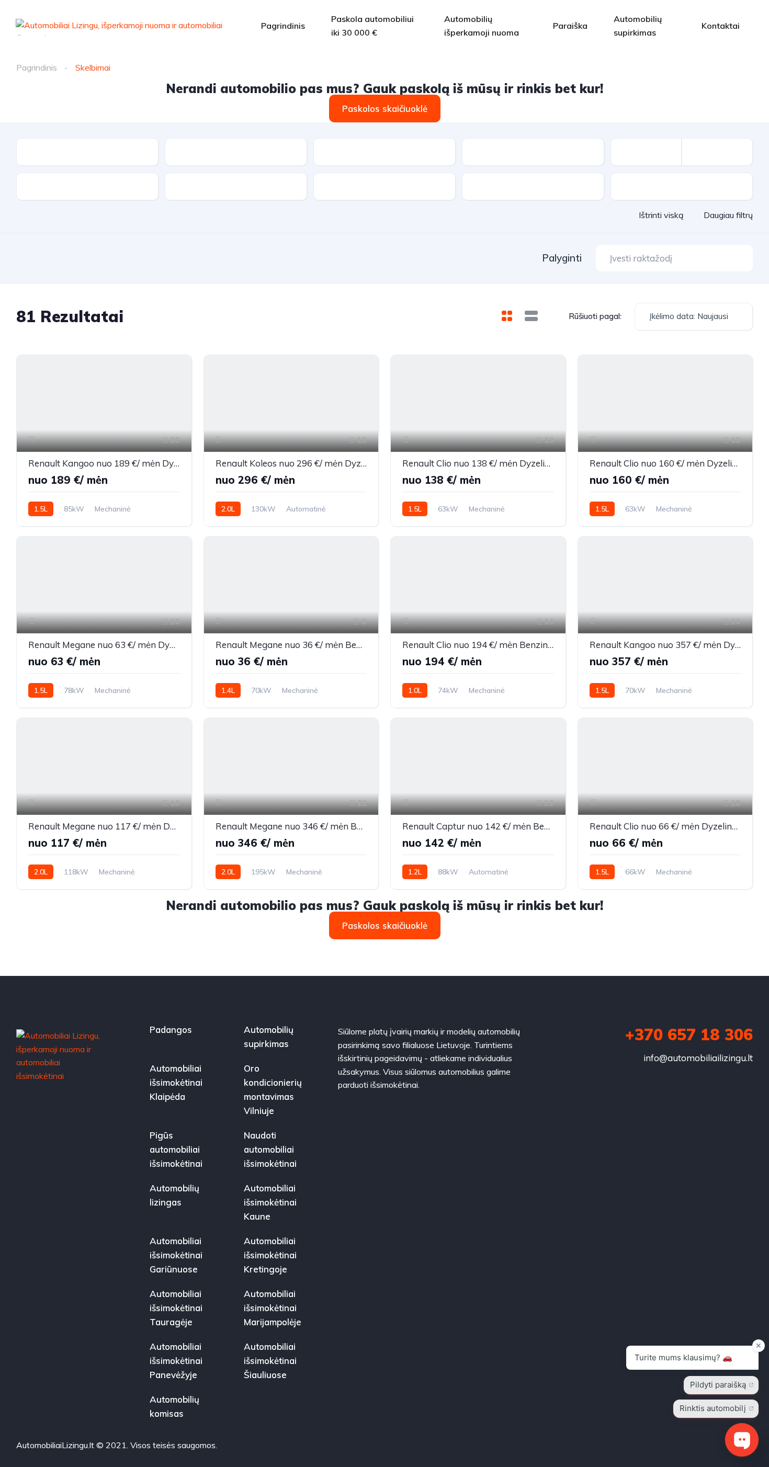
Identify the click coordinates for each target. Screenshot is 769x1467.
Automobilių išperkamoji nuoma (481, 26)
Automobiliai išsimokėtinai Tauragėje (176, 1307)
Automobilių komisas (174, 1406)
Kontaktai (721, 25)
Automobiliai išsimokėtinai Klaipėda (176, 1082)
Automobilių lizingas (174, 1195)
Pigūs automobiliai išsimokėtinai (176, 1149)
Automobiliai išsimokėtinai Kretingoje (270, 1255)
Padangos (171, 1029)
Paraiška (570, 25)
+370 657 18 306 (689, 1034)
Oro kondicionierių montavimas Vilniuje (273, 1089)
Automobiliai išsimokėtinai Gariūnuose (176, 1255)
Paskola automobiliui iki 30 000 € (372, 26)
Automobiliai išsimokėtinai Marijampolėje (272, 1307)
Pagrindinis (283, 25)
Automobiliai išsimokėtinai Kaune (270, 1202)
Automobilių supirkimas (638, 26)
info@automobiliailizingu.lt (698, 1057)
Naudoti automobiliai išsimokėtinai (270, 1149)
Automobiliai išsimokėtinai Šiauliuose (270, 1360)
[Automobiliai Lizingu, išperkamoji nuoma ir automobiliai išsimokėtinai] (119, 26)
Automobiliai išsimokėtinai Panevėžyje (176, 1360)
